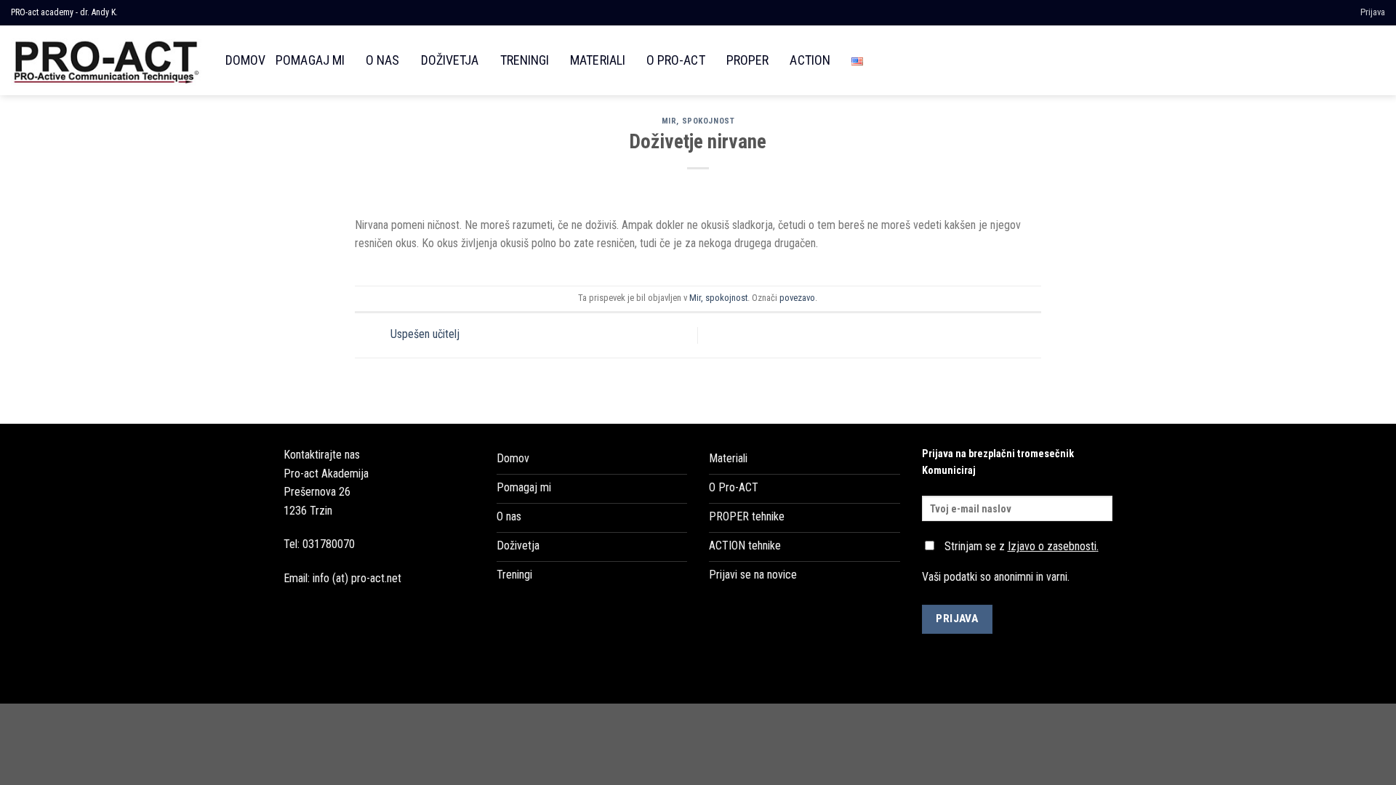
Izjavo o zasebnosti (1052, 546)
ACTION (810, 60)
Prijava (1372, 12)
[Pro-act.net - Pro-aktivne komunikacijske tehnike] (107, 59)
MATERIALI (597, 60)
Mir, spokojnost (698, 121)
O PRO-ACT (675, 60)
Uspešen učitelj (424, 335)
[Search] (1377, 60)
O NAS (382, 60)
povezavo (797, 297)
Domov (245, 60)
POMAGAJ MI (310, 60)
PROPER (747, 60)
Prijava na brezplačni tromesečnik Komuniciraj (998, 462)
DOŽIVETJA (450, 60)
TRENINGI (524, 60)
